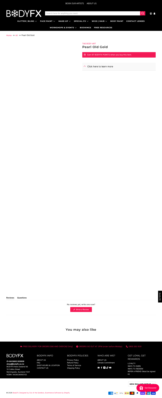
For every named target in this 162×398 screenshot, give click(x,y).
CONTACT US (42, 368)
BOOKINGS (85, 27)
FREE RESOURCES (103, 27)
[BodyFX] (23, 13)
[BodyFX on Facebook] (101, 368)
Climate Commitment (106, 363)
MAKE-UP (63, 21)
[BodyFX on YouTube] (110, 368)
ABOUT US (92, 3)
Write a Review (83, 310)
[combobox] (92, 13)
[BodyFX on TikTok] (107, 368)
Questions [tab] (22, 298)
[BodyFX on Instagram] (104, 368)
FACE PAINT (46, 21)
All (16, 35)
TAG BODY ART (89, 43)
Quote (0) (160, 297)
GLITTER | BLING (25, 21)
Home (9, 35)
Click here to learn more (100, 66)
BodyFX (15, 393)
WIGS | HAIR (98, 21)
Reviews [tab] (10, 298)
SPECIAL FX (80, 21)
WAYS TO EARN (134, 366)
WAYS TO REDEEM (135, 369)
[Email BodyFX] (98, 368)
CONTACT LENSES (135, 21)
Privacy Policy (73, 360)
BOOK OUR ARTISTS (74, 3)
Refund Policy (72, 363)
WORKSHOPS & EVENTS (62, 27)
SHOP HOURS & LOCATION (48, 365)
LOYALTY (131, 363)
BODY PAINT (116, 21)
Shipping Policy (73, 368)
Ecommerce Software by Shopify (57, 393)
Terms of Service (74, 365)
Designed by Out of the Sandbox (31, 393)
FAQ (38, 363)
